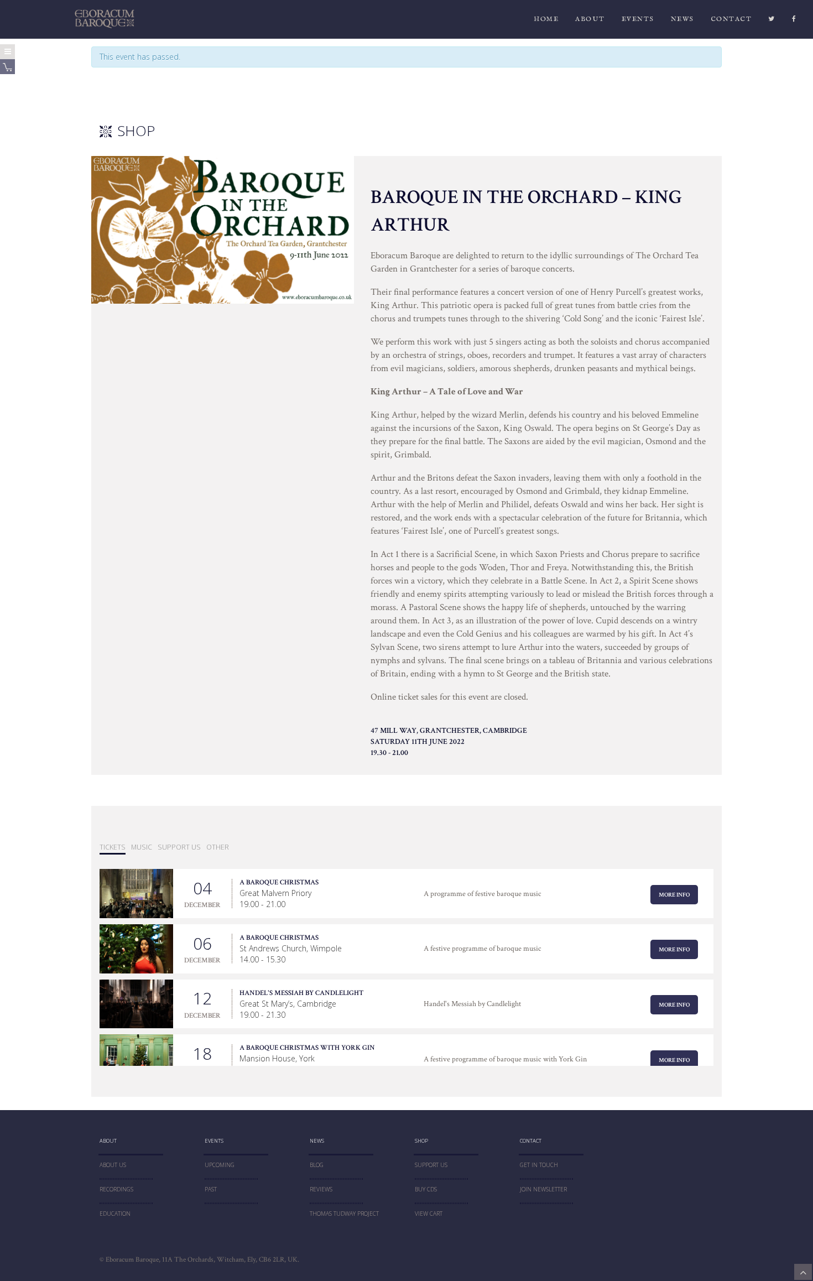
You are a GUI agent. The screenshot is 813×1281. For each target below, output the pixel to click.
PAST (211, 1189)
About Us (113, 1165)
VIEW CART (428, 1213)
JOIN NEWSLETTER (543, 1189)
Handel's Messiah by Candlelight (301, 993)
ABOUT (590, 19)
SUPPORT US (431, 1165)
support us (179, 847)
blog (317, 1165)
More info (674, 895)
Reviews (321, 1189)
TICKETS (113, 847)
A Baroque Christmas (279, 882)
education (115, 1213)
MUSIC (141, 847)
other (217, 847)
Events (638, 19)
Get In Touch (539, 1165)
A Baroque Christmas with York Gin (307, 1048)
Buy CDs (426, 1189)
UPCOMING (219, 1165)
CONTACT (731, 19)
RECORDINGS (116, 1189)
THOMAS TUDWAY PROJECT (344, 1213)
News (682, 19)
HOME (546, 19)
